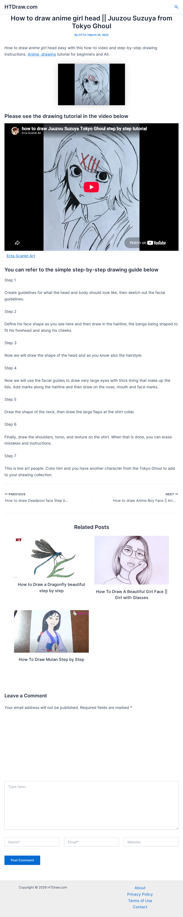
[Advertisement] (91, 748)
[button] (177, 7)
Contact (140, 907)
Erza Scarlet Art (21, 255)
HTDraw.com (20, 7)
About (140, 887)
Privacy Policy (140, 894)
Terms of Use (140, 900)
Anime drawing (42, 54)
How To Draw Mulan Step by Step (51, 659)
